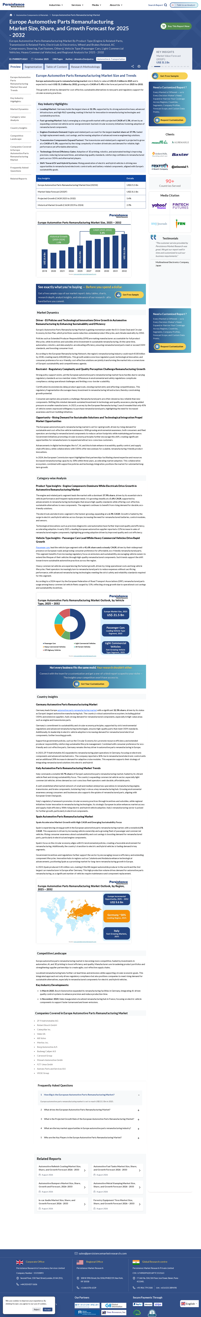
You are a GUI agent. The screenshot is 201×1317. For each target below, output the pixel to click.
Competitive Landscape (16, 137)
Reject (37, 1309)
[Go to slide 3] (160, 66)
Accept (47, 1309)
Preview (15, 66)
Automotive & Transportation (111, 59)
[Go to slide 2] (155, 66)
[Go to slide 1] (152, 66)
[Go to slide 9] (181, 66)
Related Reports (18, 178)
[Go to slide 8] (178, 66)
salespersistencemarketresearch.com (103, 1253)
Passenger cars (43, 547)
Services (76, 5)
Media (95, 5)
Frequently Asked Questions (19, 169)
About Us (115, 5)
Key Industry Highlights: (16, 100)
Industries (54, 5)
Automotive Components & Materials (32, 15)
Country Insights (18, 128)
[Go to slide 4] (166, 66)
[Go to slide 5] (169, 66)
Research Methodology (85, 66)
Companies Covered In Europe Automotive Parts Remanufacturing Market (20, 153)
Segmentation (33, 66)
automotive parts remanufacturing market (77, 710)
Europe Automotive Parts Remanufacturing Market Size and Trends (20, 83)
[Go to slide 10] (185, 66)
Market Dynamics (19, 109)
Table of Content (56, 66)
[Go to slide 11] (188, 66)
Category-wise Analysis (18, 118)
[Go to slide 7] (175, 66)
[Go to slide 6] (172, 66)
